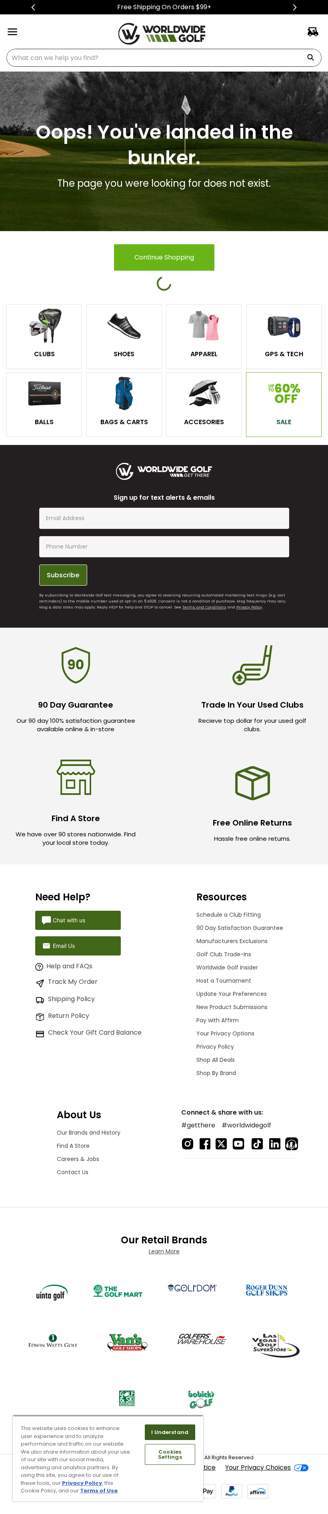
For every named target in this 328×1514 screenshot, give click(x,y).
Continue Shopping (164, 257)
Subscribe (63, 575)
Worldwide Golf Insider (227, 967)
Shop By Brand (216, 1073)
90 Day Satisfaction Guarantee (239, 928)
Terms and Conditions (204, 607)
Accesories (204, 422)
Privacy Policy (249, 607)
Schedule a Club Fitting (228, 915)
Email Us (64, 945)
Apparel (204, 354)
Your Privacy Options (225, 1033)
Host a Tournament (223, 981)
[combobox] (164, 58)
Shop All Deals (215, 1060)
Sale (283, 422)
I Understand (169, 1432)
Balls (44, 422)
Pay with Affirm (217, 1020)
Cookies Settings (170, 1454)
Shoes (124, 354)
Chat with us (69, 920)
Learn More (164, 1251)
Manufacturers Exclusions (232, 941)
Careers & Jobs (78, 1159)
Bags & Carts (124, 422)
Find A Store (73, 1146)
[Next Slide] (294, 7)
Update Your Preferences (231, 994)
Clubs (44, 354)
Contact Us (72, 1172)
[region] (108, 1458)
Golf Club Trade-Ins (223, 954)
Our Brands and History (88, 1133)
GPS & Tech (284, 354)
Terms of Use (99, 1490)
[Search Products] (313, 58)
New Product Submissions (232, 1007)
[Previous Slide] (33, 7)
